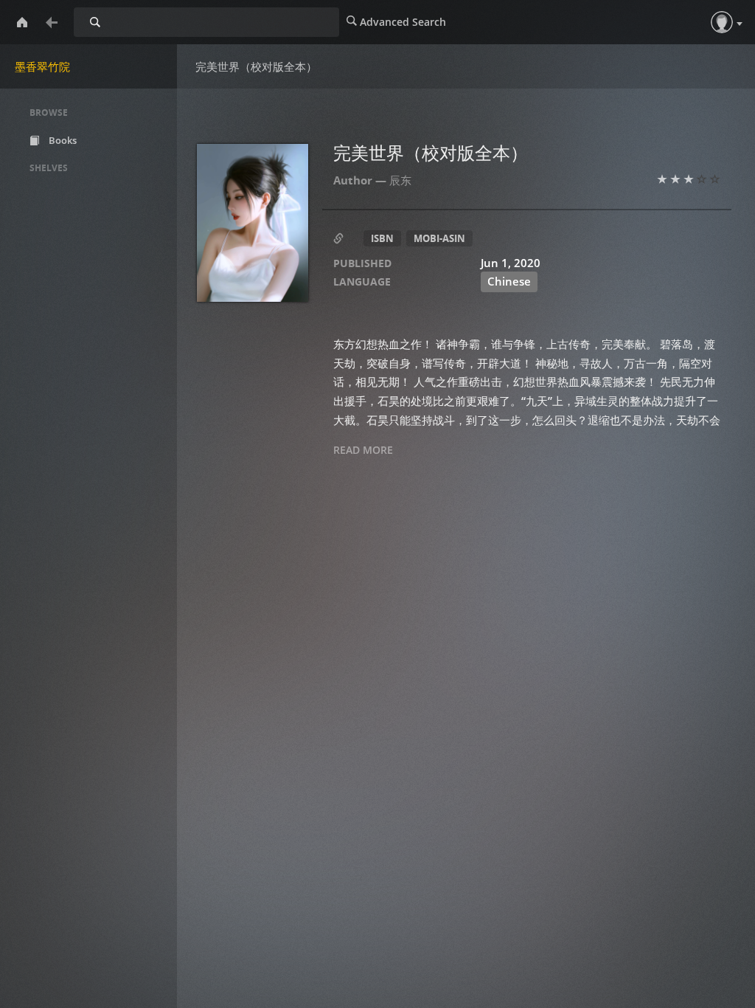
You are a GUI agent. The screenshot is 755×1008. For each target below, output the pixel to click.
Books (61, 140)
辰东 (400, 180)
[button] (722, 22)
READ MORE (363, 450)
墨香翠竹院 (42, 66)
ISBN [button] (382, 238)
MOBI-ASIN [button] (439, 238)
